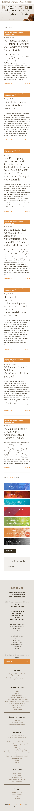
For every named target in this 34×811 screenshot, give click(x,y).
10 (7, 477)
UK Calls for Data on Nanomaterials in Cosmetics (15, 105)
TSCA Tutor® (17, 773)
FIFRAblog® (17, 748)
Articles (17, 760)
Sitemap (17, 648)
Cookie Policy (17, 640)
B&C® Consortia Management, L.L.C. (17, 678)
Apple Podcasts (17, 794)
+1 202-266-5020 (19, 595)
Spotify (17, 796)
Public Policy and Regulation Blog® (17, 750)
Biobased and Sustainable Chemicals (17, 699)
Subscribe (9, 551)
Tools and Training (17, 770)
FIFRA (17, 693)
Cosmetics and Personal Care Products (17, 701)
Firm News (17, 680)
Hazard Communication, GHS (17, 697)
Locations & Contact (17, 636)
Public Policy (17, 707)
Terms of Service (17, 642)
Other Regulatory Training (17, 779)
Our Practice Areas (17, 687)
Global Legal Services (17, 705)
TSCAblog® (17, 746)
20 (10, 477)
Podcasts (17, 789)
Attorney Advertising (17, 644)
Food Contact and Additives (17, 703)
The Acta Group (17, 676)
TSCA (17, 691)
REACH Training (17, 777)
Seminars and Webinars (17, 717)
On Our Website (17, 792)
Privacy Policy (17, 638)
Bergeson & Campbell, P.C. (17, 674)
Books (17, 762)
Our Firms (17, 670)
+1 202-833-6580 (19, 597)
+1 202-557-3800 (19, 593)
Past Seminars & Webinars (17, 724)
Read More (7, 83)
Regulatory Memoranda (17, 736)
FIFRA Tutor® (17, 775)
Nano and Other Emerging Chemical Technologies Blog (14, 33)
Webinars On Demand (17, 722)
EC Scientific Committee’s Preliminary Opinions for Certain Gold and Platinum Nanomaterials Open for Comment (15, 306)
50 (12, 477)
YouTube (17, 798)
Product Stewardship (17, 695)
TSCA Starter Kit (17, 781)
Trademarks (17, 646)
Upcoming (17, 720)
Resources (17, 732)
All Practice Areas (17, 709)
